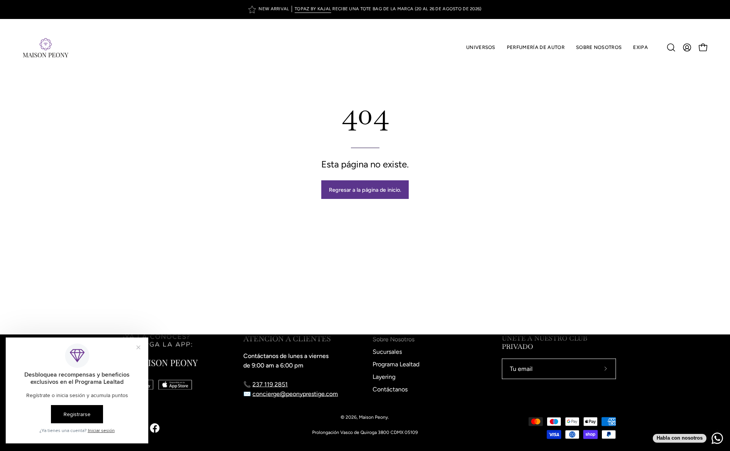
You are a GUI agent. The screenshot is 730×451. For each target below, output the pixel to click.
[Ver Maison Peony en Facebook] (154, 428)
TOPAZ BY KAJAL (313, 8)
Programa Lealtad (396, 364)
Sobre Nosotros (393, 339)
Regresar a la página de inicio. (365, 189)
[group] (365, 9)
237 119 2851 (270, 384)
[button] (535, 47)
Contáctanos (390, 389)
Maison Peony (373, 417)
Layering (384, 376)
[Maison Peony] (45, 47)
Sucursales (387, 351)
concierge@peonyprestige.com (295, 393)
